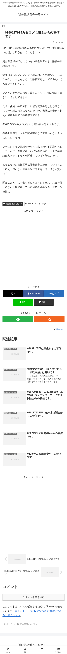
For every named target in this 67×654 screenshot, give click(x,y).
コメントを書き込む (33, 597)
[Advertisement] (33, 246)
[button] (44, 302)
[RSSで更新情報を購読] (49, 319)
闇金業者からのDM (14, 204)
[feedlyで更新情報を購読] (17, 319)
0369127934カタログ (37, 204)
